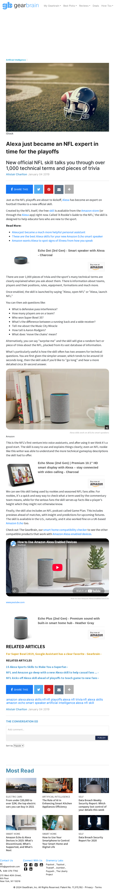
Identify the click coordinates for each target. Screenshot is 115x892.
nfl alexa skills (93, 699)
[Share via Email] (59, 189)
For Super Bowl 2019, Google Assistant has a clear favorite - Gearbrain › (53, 654)
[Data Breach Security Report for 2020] (94, 822)
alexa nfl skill (85, 702)
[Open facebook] (30, 865)
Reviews (83, 5)
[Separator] (69, 189)
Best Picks (69, 5)
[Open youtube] (41, 865)
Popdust (50, 864)
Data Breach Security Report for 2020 (91, 839)
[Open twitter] (25, 865)
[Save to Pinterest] (48, 189)
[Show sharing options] (107, 427)
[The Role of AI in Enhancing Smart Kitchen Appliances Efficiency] (57, 785)
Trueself (50, 867)
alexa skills (34, 699)
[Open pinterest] (36, 865)
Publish (101, 738)
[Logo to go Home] (21, 5)
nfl (44, 699)
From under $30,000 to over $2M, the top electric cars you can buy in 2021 (21, 803)
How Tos (106, 5)
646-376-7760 (10, 871)
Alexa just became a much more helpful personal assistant (48, 232)
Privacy (89, 887)
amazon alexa (16, 699)
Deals (96, 5)
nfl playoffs (54, 699)
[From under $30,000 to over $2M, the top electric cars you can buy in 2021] (21, 785)
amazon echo (15, 702)
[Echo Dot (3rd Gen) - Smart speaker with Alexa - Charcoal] (55, 259)
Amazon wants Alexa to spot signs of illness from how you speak (52, 240)
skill (51, 210)
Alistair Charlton (16, 174)
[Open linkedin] (30, 869)
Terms (98, 887)
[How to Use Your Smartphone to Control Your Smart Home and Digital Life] (57, 822)
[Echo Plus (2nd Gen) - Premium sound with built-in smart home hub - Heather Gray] (55, 627)
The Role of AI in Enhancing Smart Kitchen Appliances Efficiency (57, 803)
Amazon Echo (15, 523)
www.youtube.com (15, 602)
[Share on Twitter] (38, 189)
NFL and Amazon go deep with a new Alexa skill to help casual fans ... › (52, 672)
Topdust (60, 864)
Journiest (60, 867)
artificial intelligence (61, 702)
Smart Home (13, 833)
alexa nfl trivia (73, 699)
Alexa (65, 200)
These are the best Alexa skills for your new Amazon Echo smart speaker (57, 236)
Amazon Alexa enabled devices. (72, 534)
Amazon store (90, 210)
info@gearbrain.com (10, 866)
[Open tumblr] (25, 869)
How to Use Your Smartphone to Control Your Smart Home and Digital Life (55, 842)
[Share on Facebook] (19, 189)
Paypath (50, 871)
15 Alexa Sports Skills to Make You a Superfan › (37, 667)
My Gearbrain (51, 5)
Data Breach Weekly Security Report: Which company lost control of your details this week (92, 805)
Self (81, 796)
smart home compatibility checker (65, 530)
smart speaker (36, 702)
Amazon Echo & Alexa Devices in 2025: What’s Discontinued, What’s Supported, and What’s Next (19, 844)
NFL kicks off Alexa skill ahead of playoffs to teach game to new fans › (52, 678)
